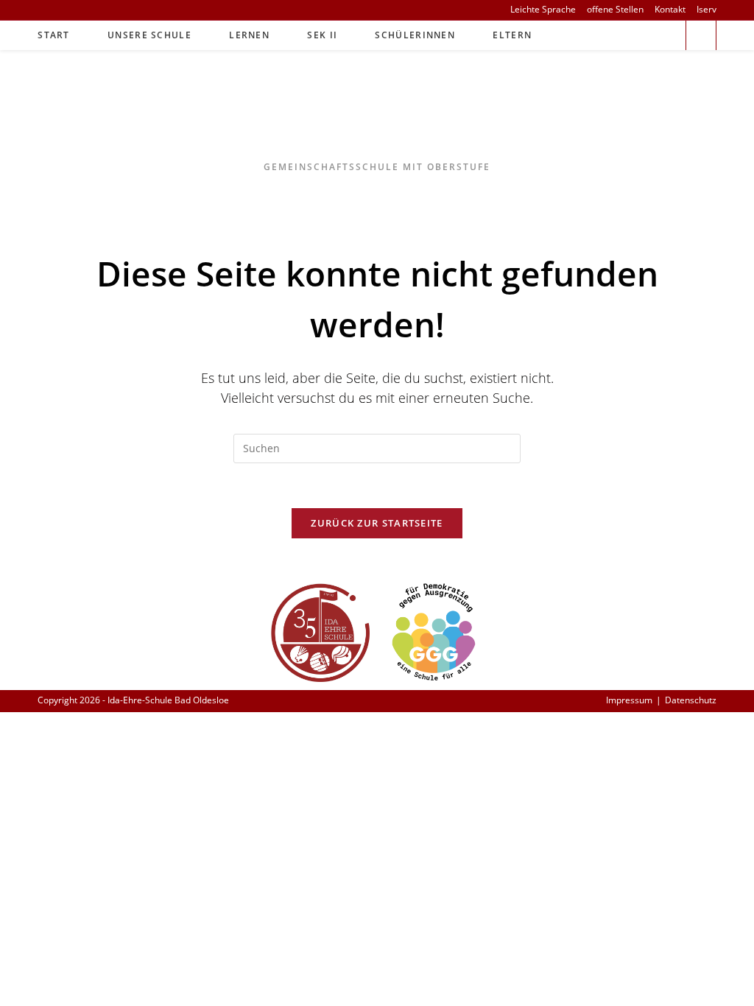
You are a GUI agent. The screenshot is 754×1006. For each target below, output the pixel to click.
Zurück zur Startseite (377, 523)
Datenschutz (690, 700)
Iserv (706, 9)
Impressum (629, 700)
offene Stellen (615, 9)
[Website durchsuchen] (701, 36)
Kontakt (670, 9)
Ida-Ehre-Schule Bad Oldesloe (377, 116)
